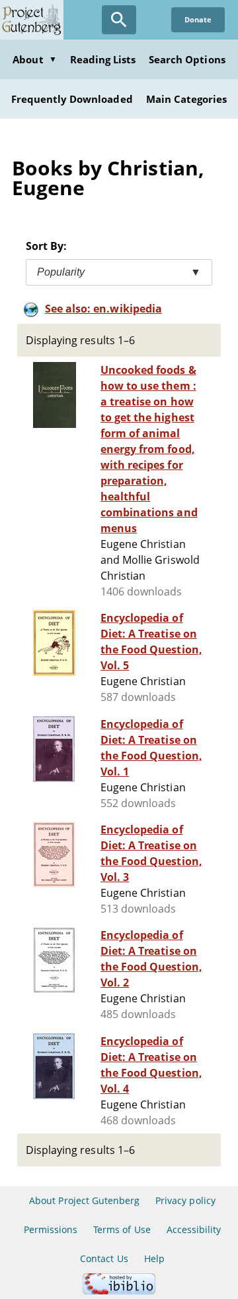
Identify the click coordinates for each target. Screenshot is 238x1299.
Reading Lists (103, 59)
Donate (198, 19)
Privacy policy (185, 1200)
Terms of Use (121, 1229)
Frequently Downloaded (72, 99)
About (34, 59)
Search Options (187, 59)
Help (154, 1258)
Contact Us (104, 1258)
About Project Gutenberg (84, 1200)
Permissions (50, 1229)
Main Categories (186, 99)
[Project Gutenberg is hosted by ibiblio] (119, 1290)
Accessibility (194, 1229)
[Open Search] (119, 19)
